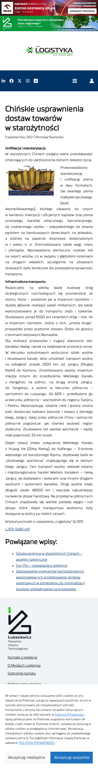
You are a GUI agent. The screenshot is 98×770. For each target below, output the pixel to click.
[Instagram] (27, 80)
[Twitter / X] (19, 80)
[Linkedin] (3, 80)
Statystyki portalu (22, 673)
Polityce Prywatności (69, 714)
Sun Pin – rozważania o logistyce (41, 565)
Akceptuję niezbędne (26, 758)
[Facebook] (11, 80)
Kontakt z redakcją (22, 657)
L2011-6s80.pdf (17, 529)
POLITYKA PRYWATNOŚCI (37, 742)
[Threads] (35, 80)
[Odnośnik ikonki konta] (91, 81)
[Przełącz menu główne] (74, 81)
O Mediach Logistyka (24, 665)
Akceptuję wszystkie (71, 758)
